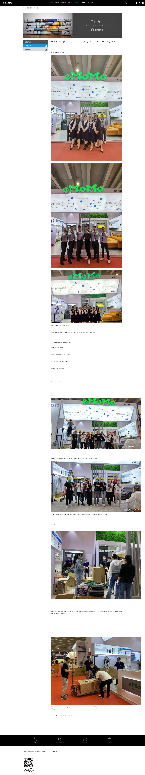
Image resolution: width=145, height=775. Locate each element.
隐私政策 (54, 751)
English (126, 3)
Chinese (122, 3)
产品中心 (63, 3)
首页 (51, 3)
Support (35, 742)
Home (24, 8)
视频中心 (70, 3)
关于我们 (57, 3)
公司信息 (35, 8)
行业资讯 (28, 50)
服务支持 (84, 3)
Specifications (85, 742)
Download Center (60, 742)
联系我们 (90, 3)
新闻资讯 (77, 3)
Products (110, 742)
